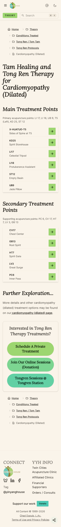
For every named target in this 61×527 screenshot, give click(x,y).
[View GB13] (52, 243)
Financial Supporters (39, 485)
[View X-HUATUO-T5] (52, 131)
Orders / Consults (43, 492)
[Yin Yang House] (15, 5)
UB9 (11, 185)
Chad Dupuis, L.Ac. (30, 515)
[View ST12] (52, 175)
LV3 (11, 263)
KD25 (12, 140)
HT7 (11, 252)
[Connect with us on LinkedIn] (12, 480)
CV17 (12, 230)
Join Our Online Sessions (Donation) (30, 364)
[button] (47, 5)
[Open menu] (5, 5)
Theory (10, 15)
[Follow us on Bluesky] (5, 480)
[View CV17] (52, 232)
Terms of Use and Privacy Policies (30, 519)
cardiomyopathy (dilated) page (31, 313)
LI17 (11, 151)
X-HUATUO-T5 (17, 129)
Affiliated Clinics (43, 477)
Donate (42, 503)
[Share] (54, 520)
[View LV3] (52, 265)
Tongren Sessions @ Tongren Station (30, 380)
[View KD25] (52, 142)
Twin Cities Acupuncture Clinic (44, 469)
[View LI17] (52, 153)
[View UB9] (52, 187)
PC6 (11, 274)
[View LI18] (52, 164)
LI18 (11, 162)
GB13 (12, 241)
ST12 (12, 174)
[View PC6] (52, 276)
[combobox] (39, 15)
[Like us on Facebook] (19, 480)
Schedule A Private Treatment (30, 348)
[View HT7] (52, 254)
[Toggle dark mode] (55, 5)
